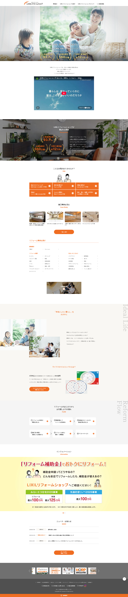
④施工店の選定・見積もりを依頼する (37, 433)
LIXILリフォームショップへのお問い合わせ (78, 582)
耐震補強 (86, 256)
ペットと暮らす (87, 268)
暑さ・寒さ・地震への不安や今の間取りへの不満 (85, 193)
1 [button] (63, 512)
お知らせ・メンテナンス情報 (56, 582)
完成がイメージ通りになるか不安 (38, 193)
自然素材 (71, 261)
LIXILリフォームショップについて (86, 4)
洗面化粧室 (47, 261)
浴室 (30, 261)
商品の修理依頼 (72, 585)
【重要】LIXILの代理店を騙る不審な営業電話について (61, 535)
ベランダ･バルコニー (34, 268)
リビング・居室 (33, 258)
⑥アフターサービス (82, 433)
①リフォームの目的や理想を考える (37, 421)
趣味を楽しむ (72, 268)
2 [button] (64, 512)
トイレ (31, 263)
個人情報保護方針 (45, 582)
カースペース (32, 271)
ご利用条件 (39, 582)
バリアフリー (72, 256)
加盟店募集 (101, 4)
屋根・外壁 (47, 266)
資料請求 (65, 595)
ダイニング (47, 256)
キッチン (31, 256)
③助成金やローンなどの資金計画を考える (84, 421)
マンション (47, 249)
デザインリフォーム (73, 263)
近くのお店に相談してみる (64, 552)
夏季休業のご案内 (52, 529)
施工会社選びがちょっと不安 (58, 186)
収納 (85, 261)
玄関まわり (47, 263)
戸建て (31, 249)
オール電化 (71, 258)
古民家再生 (71, 266)
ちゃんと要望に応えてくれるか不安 (59, 193)
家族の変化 (86, 266)
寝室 (46, 258)
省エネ (85, 258)
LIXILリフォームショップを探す (67, 4)
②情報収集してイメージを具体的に (60, 421)
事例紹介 (55, 4)
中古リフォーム (87, 263)
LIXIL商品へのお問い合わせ (59, 585)
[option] (64, 484)
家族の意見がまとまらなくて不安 (82, 186)
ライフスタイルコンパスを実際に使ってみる (39, 389)
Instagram (81, 585)
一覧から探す (64, 232)
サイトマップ (65, 582)
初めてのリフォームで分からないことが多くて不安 (39, 186)
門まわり (31, 266)
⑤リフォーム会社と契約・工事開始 (59, 433)
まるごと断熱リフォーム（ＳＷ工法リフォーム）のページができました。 (65, 541)
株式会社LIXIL (46, 585)
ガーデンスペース (49, 268)
